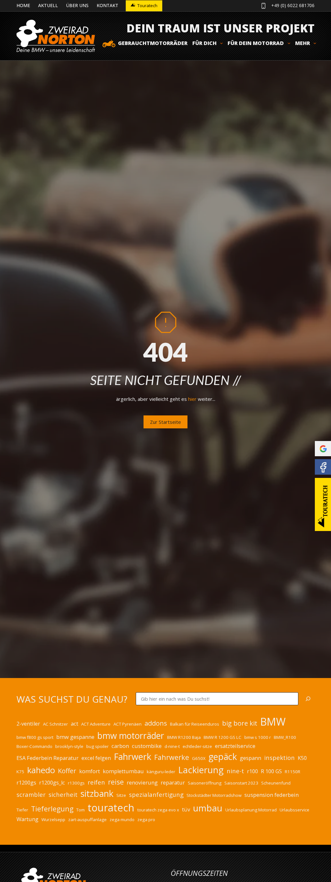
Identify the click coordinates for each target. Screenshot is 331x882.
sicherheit (63, 794)
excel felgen (96, 758)
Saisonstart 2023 (241, 783)
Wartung (27, 819)
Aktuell (48, 5)
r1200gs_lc (52, 782)
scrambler (31, 794)
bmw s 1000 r (257, 737)
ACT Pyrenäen (127, 724)
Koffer (67, 770)
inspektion (279, 757)
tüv (186, 809)
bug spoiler (97, 746)
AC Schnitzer (55, 724)
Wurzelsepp (53, 819)
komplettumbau (123, 771)
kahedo (41, 770)
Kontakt (107, 5)
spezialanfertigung (156, 794)
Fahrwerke (171, 757)
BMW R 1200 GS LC (222, 737)
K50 (302, 758)
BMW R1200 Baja (184, 737)
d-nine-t (172, 746)
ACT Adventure (96, 724)
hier (192, 399)
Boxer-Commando (34, 746)
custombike (147, 746)
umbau (207, 808)
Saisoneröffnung (204, 783)
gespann (250, 758)
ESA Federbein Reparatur (47, 758)
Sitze (121, 795)
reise (116, 781)
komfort (89, 771)
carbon (120, 746)
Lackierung (201, 769)
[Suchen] (308, 698)
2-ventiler (28, 723)
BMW (273, 722)
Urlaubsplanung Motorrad (251, 810)
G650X (199, 758)
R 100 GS (271, 771)
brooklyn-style (69, 746)
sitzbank (96, 793)
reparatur (173, 782)
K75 (20, 772)
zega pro (146, 819)
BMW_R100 (285, 737)
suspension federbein (271, 794)
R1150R (292, 772)
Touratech (147, 5)
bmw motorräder (130, 735)
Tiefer (22, 810)
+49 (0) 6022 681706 (293, 5)
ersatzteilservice (235, 746)
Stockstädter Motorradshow (214, 795)
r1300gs (76, 783)
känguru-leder (161, 772)
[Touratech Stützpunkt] (323, 504)
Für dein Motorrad (256, 43)
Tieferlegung (52, 808)
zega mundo (122, 819)
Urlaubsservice (294, 810)
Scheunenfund (276, 783)
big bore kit (239, 723)
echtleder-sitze (197, 746)
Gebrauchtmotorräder (152, 43)
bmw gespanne (75, 737)
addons (155, 723)
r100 (252, 771)
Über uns (77, 5)
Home (23, 5)
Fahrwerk (132, 757)
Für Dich (204, 43)
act (74, 723)
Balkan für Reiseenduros (194, 724)
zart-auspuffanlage (87, 819)
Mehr (302, 43)
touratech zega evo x (158, 810)
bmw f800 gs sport (34, 737)
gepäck (222, 757)
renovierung (142, 782)
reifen (96, 782)
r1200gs (26, 782)
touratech (111, 807)
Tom (80, 810)
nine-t (235, 771)
